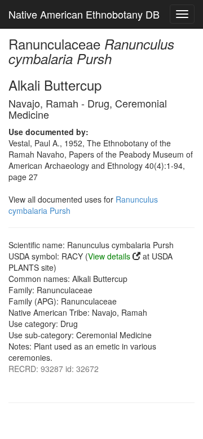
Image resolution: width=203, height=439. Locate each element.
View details (109, 256)
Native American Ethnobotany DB (84, 14)
